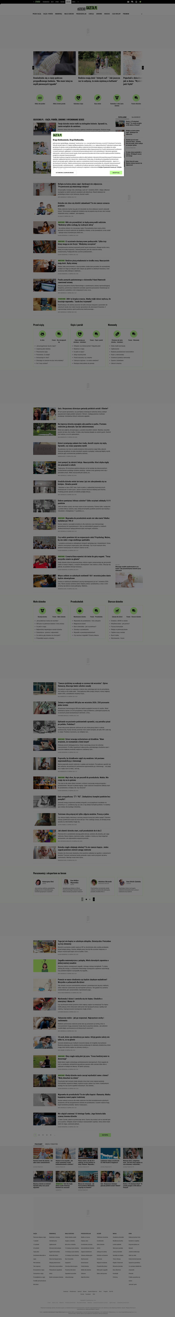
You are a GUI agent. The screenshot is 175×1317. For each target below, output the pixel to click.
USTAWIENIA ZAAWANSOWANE (65, 172)
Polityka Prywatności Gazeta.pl (107, 167)
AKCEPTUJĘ (116, 172)
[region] (87, 154)
